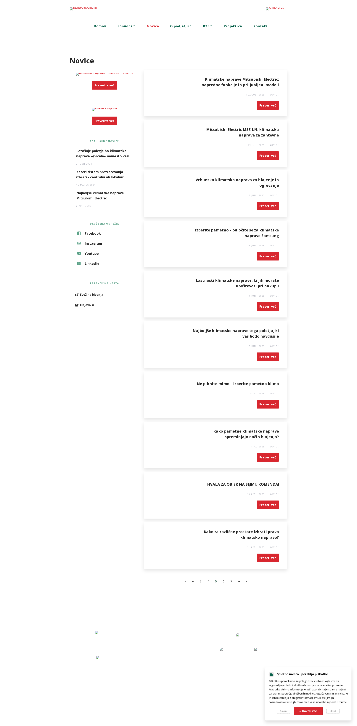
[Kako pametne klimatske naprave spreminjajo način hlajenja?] (167, 445)
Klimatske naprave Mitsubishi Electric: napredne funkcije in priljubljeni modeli (240, 82)
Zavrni (282, 712)
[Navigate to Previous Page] (193, 581)
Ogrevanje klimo (244, 677)
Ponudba (125, 26)
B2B (206, 26)
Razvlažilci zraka (96, 694)
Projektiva (233, 26)
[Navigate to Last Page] (247, 581)
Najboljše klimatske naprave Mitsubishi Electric (100, 195)
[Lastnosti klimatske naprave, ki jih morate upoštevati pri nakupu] (167, 294)
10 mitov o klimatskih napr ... (252, 699)
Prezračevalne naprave (101, 688)
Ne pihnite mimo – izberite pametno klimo (238, 383)
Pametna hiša (243, 682)
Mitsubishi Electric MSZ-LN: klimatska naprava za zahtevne (242, 132)
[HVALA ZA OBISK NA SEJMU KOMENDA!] (167, 495)
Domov (100, 26)
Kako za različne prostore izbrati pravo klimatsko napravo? (241, 534)
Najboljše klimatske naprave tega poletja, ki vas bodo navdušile (236, 333)
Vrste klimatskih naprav (249, 694)
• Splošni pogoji (213, 715)
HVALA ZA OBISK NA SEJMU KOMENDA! (243, 484)
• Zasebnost (238, 715)
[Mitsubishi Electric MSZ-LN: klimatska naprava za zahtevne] (167, 143)
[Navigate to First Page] (186, 581)
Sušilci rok (92, 699)
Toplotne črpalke (97, 682)
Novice (153, 26)
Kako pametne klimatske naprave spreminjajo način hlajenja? (246, 434)
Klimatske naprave (98, 677)
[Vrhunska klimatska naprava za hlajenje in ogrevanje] (167, 193)
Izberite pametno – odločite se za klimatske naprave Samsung (237, 233)
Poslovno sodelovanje (174, 688)
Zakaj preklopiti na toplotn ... (252, 688)
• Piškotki (258, 715)
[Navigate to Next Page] (239, 581)
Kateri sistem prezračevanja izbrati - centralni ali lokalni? (100, 174)
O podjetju (179, 26)
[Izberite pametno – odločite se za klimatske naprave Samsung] (167, 244)
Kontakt (260, 26)
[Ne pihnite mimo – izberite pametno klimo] (167, 395)
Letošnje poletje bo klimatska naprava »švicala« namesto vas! (102, 153)
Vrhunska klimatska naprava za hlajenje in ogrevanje (237, 182)
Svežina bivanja (252, 669)
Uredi (334, 712)
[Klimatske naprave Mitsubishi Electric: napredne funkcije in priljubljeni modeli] (167, 93)
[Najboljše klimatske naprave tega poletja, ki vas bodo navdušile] (167, 344)
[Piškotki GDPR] (270, 673)
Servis (164, 682)
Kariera (165, 694)
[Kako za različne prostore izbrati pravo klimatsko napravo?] (167, 545)
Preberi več (267, 105)
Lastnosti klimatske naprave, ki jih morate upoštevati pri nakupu (237, 283)
